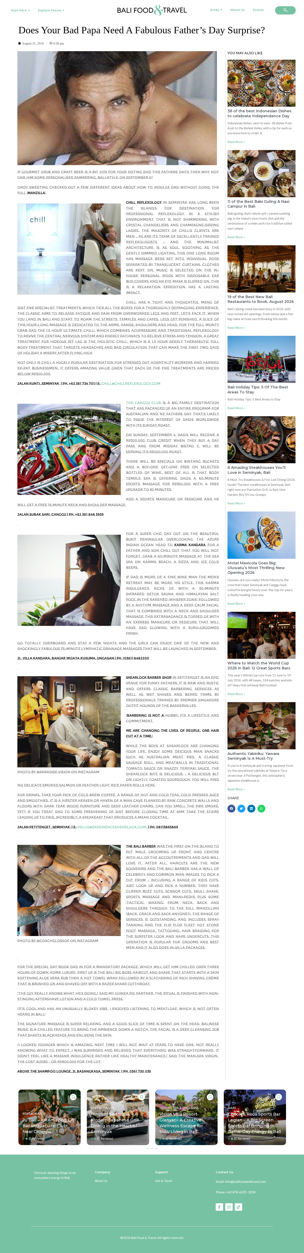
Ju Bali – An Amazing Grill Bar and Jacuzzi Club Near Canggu (49, 1126)
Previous (15, 1117)
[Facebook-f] (219, 1207)
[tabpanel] (49, 1117)
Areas (214, 10)
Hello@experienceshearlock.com (111, 827)
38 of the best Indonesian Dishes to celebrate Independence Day (259, 113)
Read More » (236, 142)
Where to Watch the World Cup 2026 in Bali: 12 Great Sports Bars (258, 665)
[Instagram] (229, 1207)
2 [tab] (152, 1148)
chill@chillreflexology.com (130, 384)
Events (258, 10)
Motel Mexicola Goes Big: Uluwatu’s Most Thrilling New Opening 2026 (256, 568)
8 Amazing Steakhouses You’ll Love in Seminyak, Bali (256, 470)
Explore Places (49, 10)
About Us (237, 10)
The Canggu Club (143, 403)
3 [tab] (156, 1148)
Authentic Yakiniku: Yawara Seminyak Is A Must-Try (253, 756)
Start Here (19, 10)
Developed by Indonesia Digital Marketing (152, 1243)
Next (289, 1117)
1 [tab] (148, 1148)
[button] (285, 10)
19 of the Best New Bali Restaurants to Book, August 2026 (260, 299)
